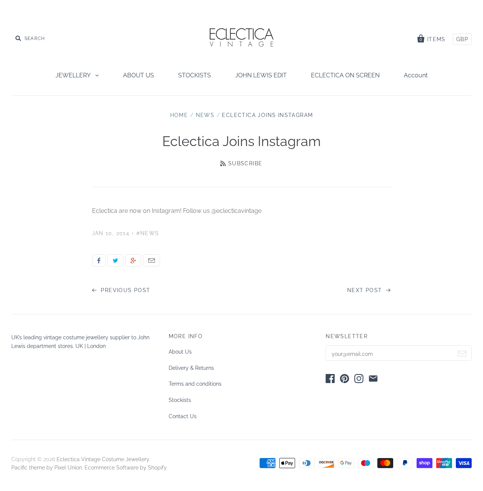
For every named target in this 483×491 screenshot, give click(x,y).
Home (179, 115)
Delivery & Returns (191, 368)
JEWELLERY (73, 75)
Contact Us (183, 416)
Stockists (180, 400)
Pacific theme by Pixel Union (46, 468)
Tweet (115, 260)
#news (147, 233)
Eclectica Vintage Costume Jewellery (103, 459)
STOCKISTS (194, 75)
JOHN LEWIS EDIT (261, 75)
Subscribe (245, 163)
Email (151, 260)
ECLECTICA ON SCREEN (345, 75)
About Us (180, 352)
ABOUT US (138, 75)
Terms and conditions (195, 384)
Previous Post (125, 290)
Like (99, 260)
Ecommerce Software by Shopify (125, 468)
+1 (133, 260)
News (205, 115)
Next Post (365, 290)
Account (416, 75)
